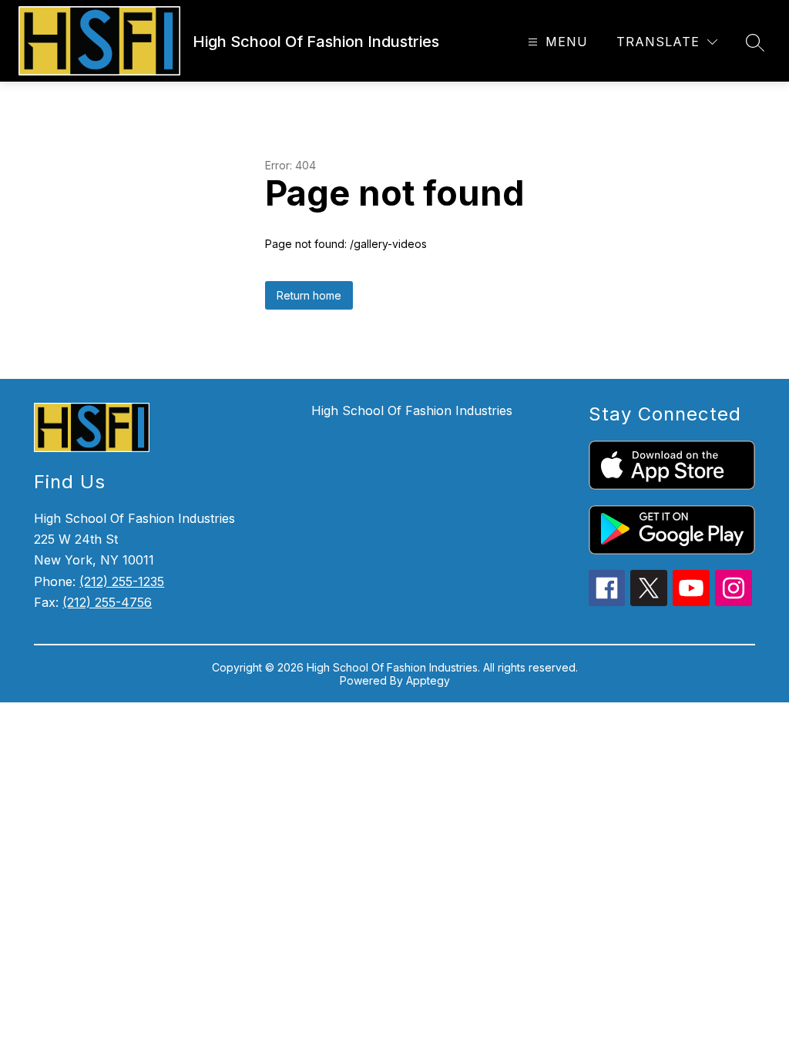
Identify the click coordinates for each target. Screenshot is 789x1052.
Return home (309, 295)
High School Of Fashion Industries (411, 410)
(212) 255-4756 (107, 602)
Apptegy (428, 680)
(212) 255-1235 (121, 581)
